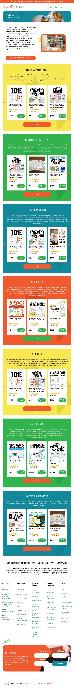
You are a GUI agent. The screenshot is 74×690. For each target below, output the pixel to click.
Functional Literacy (20, 590)
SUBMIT (59, 663)
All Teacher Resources (50, 592)
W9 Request (65, 622)
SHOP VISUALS (59, 1)
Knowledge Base (66, 603)
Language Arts (22, 599)
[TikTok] (51, 683)
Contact (64, 593)
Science (19, 610)
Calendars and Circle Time (51, 608)
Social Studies (21, 614)
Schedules (50, 623)
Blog (62, 589)
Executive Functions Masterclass (6, 596)
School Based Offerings (65, 613)
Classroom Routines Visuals (56, 389)
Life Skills (20, 603)
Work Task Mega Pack (36, 528)
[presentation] (4, 102)
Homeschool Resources (51, 618)
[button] (50, 7)
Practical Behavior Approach (5, 617)
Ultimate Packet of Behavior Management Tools (36, 106)
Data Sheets (51, 613)
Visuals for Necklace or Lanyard (57, 247)
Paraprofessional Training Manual (14, 461)
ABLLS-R (35, 596)
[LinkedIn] (42, 683)
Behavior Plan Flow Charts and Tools (15, 319)
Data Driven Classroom (6, 590)
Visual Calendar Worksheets (34, 175)
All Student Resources (35, 592)
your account (63, 570)
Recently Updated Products (35, 634)
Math (18, 606)
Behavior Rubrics (55, 318)
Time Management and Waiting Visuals (15, 105)
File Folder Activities (35, 622)
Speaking (64, 618)
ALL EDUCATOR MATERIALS (21, 58)
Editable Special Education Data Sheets (37, 319)
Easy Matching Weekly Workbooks (37, 615)
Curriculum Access (65, 598)
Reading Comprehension (22, 619)
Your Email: (42, 660)
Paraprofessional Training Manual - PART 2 (35, 462)
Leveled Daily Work (36, 628)
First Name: (42, 651)
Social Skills (21, 624)
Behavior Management (51, 597)
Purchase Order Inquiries (66, 607)
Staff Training (51, 627)
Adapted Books (37, 600)
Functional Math (22, 595)
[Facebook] (39, 683)
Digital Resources (35, 605)
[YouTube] (48, 683)
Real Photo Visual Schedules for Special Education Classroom (57, 106)
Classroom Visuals (50, 603)
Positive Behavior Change (8, 610)
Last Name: (60, 651)
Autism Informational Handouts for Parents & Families (57, 462)
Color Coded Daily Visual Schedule (56, 175)
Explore (37, 124)
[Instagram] (45, 683)
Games (34, 610)
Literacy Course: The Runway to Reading (7, 604)
